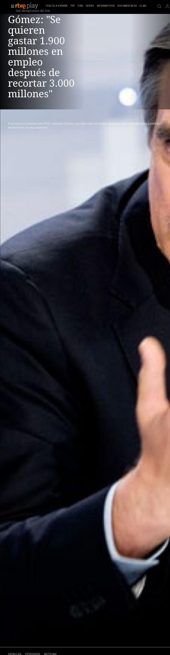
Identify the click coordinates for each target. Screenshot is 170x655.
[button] (11, 6)
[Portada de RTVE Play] (27, 6)
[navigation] (95, 6)
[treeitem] (57, 6)
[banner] (29, 6)
